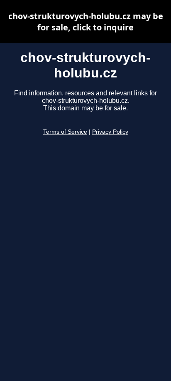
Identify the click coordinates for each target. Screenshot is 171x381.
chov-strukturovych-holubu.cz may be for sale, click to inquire (85, 21)
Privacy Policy (110, 132)
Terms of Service (65, 132)
